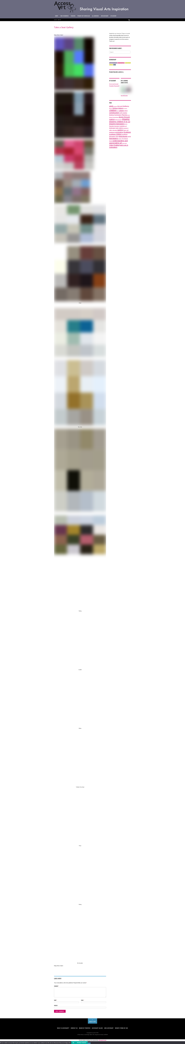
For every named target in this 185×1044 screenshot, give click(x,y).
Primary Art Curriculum (83, 16)
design (128, 115)
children (112, 110)
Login (114, 64)
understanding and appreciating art (118, 142)
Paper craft (125, 130)
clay (118, 110)
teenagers (113, 138)
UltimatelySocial (102, 1040)
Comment (56, 986)
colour (126, 110)
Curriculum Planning (120, 115)
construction (114, 113)
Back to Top (92, 1021)
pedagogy (112, 132)
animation (115, 106)
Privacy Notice (81, 1042)
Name (55, 1000)
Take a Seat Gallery (63, 27)
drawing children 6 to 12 (119, 121)
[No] (89, 1043)
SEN (117, 136)
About (56, 16)
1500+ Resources (64, 16)
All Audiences (95, 16)
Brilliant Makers (118, 108)
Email (82, 1000)
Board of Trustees (84, 1028)
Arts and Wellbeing (123, 106)
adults (111, 106)
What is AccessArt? (63, 1028)
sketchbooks (123, 136)
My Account (113, 16)
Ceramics (125, 108)
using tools (124, 143)
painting (120, 130)
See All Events (124, 95)
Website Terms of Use (121, 1028)
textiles (119, 138)
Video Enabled (114, 145)
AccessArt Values (97, 1028)
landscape (112, 128)
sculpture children (115, 134)
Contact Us (74, 1028)
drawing (125, 119)
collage (121, 111)
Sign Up (59, 19)
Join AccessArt (104, 16)
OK (73, 1042)
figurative (111, 126)
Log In (55, 19)
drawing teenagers (116, 124)
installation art (123, 126)
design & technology (113, 117)
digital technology (118, 119)
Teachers (73, 16)
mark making (119, 128)
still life (129, 136)
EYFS (126, 124)
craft (120, 113)
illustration (116, 126)
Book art (110, 108)
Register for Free (113, 63)
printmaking (119, 132)
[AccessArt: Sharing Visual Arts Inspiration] (92, 12)
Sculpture (127, 132)
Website (56, 1005)
